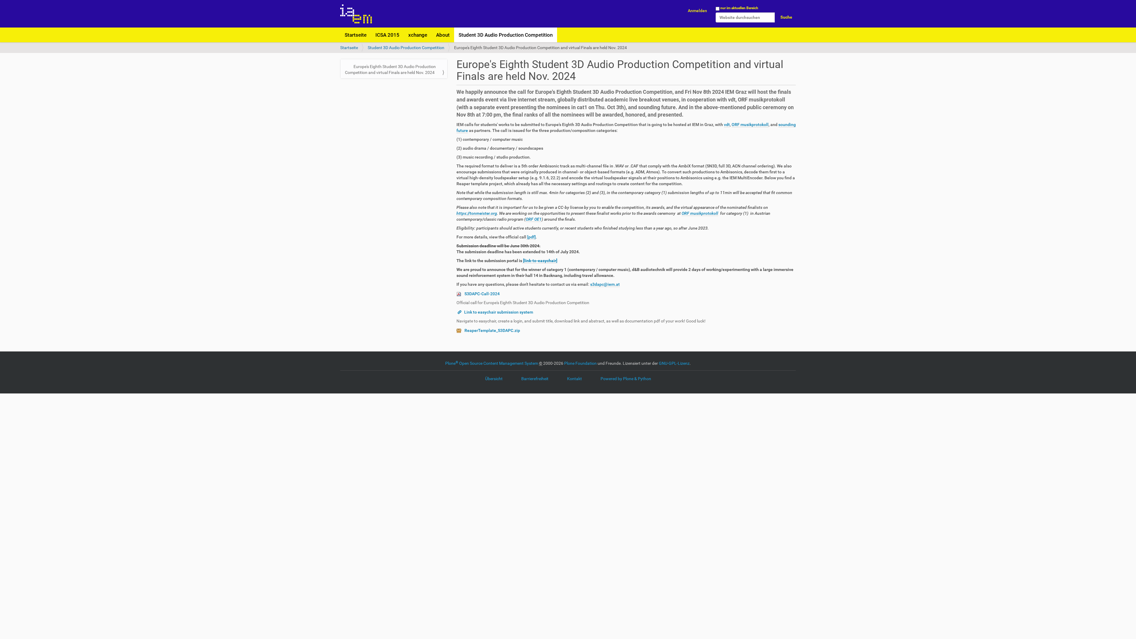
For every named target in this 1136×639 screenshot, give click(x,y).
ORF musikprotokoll (750, 124)
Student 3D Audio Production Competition (506, 35)
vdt (727, 124)
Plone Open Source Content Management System (491, 363)
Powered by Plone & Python (626, 378)
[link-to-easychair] (539, 260)
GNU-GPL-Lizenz (674, 363)
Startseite (356, 35)
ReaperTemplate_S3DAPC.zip (492, 330)
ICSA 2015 (387, 35)
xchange (417, 35)
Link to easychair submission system (498, 312)
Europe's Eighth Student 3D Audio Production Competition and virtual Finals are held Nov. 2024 (390, 69)
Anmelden (697, 10)
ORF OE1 (534, 219)
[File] (460, 293)
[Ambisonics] (356, 13)
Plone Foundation (580, 363)
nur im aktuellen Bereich (739, 8)
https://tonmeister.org (476, 213)
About (443, 35)
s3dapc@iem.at (605, 284)
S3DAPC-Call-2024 (482, 293)
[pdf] (531, 237)
